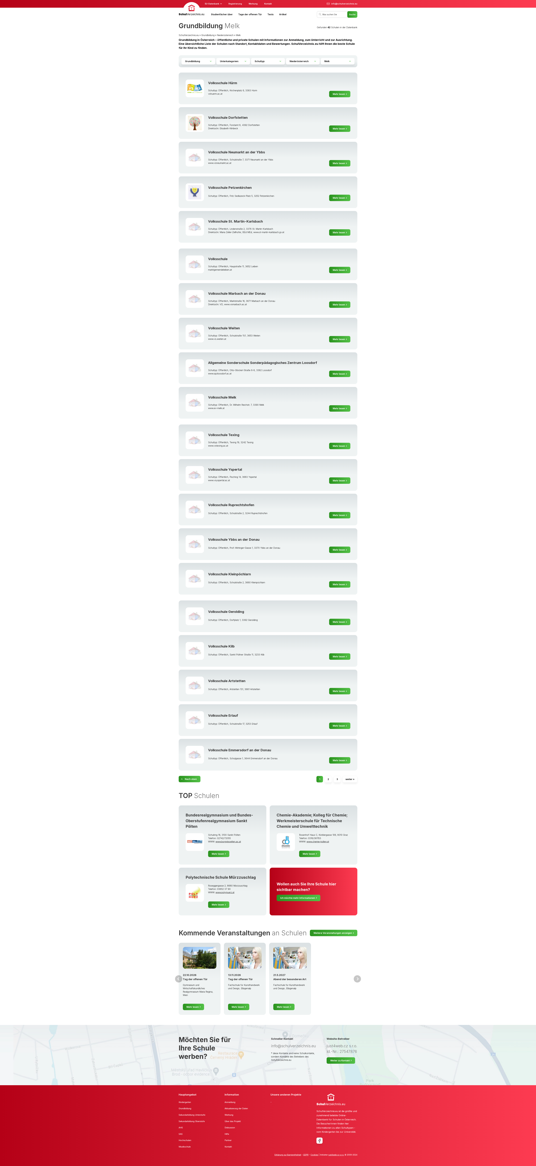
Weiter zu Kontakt (340, 1060)
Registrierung (235, 4)
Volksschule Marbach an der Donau (236, 294)
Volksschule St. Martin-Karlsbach (235, 221)
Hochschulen (185, 1140)
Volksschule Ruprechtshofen (231, 505)
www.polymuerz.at (225, 892)
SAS (181, 1134)
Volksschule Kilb (221, 646)
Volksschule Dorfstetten (228, 118)
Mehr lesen (339, 94)
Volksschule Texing (223, 435)
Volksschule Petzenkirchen (230, 188)
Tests (270, 14)
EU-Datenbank (212, 4)
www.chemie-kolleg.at (318, 841)
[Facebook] (319, 1141)
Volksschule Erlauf (223, 715)
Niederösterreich (225, 35)
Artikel (282, 14)
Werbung (253, 4)
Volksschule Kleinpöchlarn (229, 574)
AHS (181, 1127)
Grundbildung (208, 35)
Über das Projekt (233, 1121)
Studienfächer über (222, 14)
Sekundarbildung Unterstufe (192, 1115)
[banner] (191, 9)
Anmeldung (230, 1102)
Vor (178, 979)
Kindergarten (185, 1102)
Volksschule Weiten (224, 328)
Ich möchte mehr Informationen (297, 898)
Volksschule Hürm (222, 83)
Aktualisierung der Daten (236, 1108)
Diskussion (230, 1127)
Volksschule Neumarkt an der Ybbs (236, 152)
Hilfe (227, 1134)
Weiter (357, 979)
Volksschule (218, 259)
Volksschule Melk (222, 397)
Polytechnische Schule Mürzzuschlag (221, 877)
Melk (238, 35)
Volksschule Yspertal (225, 469)
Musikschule (185, 1146)
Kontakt (268, 4)
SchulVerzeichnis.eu (189, 35)
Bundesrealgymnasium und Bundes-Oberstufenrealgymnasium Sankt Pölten (219, 821)
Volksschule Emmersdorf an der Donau (239, 750)
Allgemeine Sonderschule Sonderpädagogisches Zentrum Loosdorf (262, 363)
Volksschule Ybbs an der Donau (233, 540)
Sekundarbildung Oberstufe (192, 1121)
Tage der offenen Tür (250, 14)
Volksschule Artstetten (227, 681)
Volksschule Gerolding (226, 612)
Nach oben (191, 779)
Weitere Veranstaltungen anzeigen (333, 933)
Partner (228, 1140)
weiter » (349, 779)
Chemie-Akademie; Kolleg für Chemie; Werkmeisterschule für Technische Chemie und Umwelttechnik (312, 821)
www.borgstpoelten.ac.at (228, 841)
